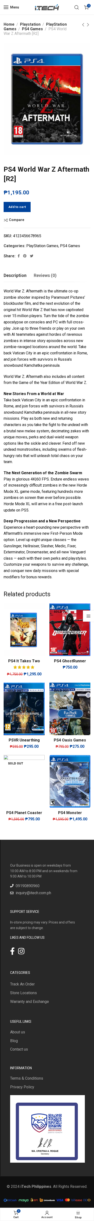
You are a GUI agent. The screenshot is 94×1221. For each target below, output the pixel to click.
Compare (16, 220)
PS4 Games (32, 29)
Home (9, 24)
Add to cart (17, 207)
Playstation (30, 24)
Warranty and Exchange (29, 1001)
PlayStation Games (42, 246)
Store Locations (23, 993)
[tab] (15, 275)
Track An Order (22, 984)
